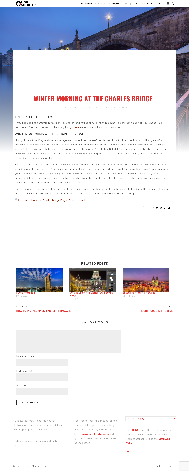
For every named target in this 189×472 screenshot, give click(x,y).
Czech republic (109, 107)
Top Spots (130, 3)
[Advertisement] (95, 74)
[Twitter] (168, 3)
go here (74, 127)
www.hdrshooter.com (95, 434)
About (158, 3)
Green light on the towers (139, 293)
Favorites (145, 3)
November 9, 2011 (131, 296)
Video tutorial (86, 3)
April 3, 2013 (75, 299)
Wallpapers (114, 3)
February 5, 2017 (68, 107)
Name (25, 356)
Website (21, 385)
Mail (24, 371)
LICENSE (135, 430)
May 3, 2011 (21, 296)
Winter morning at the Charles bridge (93, 98)
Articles (99, 3)
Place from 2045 (26, 293)
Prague (123, 107)
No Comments (89, 107)
